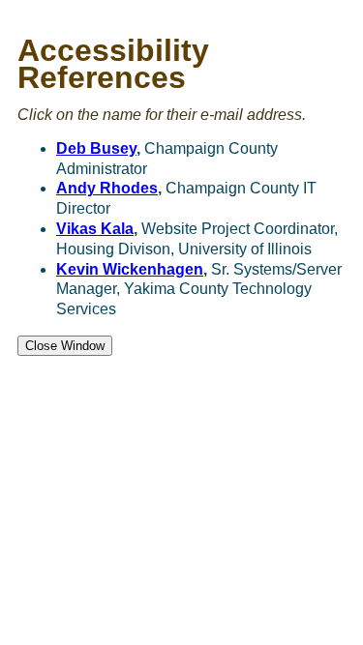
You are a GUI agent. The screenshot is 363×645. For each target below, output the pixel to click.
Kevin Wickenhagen (129, 269)
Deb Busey (96, 148)
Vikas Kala (95, 228)
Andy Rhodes (107, 188)
